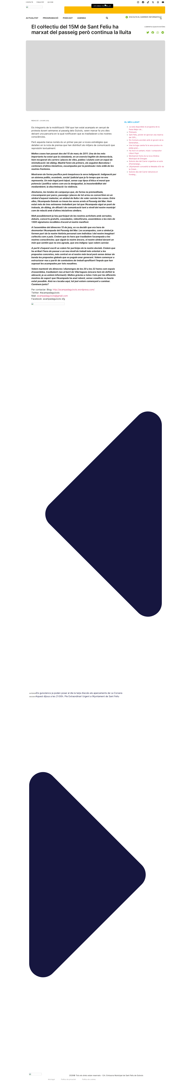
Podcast (68, 18)
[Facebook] (143, 2)
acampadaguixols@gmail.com (52, 295)
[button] (107, 18)
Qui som (50, 2)
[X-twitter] (153, 2)
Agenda (81, 18)
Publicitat (40, 2)
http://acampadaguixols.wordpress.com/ (74, 289)
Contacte (29, 2)
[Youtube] (163, 2)
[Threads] (158, 2)
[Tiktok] (148, 2)
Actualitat (32, 18)
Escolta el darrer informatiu (144, 17)
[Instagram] (138, 2)
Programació (50, 18)
